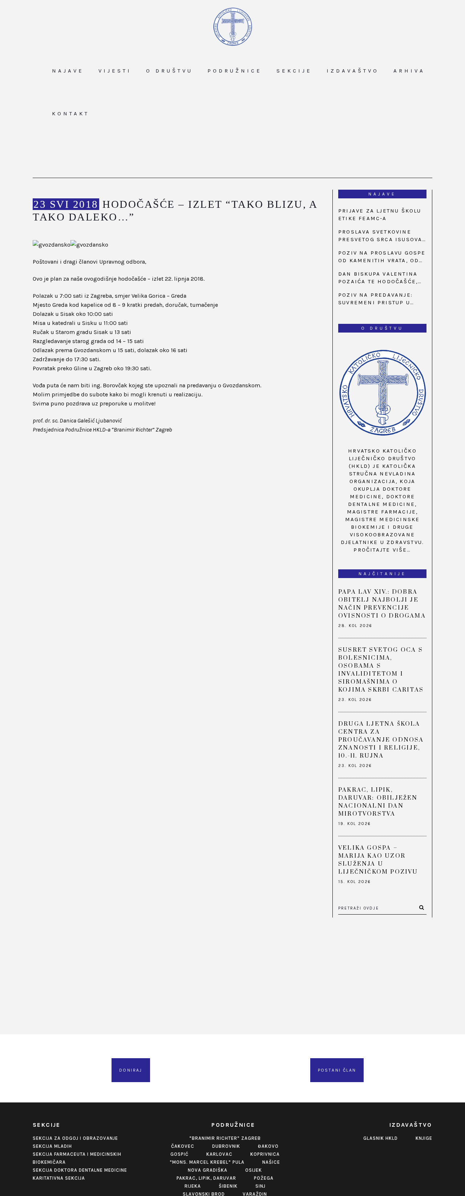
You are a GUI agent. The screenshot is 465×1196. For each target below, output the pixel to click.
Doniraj (130, 1070)
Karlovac (219, 1154)
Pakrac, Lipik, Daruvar (206, 1178)
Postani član (337, 1070)
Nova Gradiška (207, 1170)
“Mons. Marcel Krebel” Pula (207, 1162)
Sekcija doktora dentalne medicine (80, 1170)
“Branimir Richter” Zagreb (225, 1138)
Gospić (179, 1154)
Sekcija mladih (52, 1146)
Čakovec (182, 1146)
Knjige (424, 1138)
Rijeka (193, 1186)
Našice (271, 1162)
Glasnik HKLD (380, 1138)
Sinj (260, 1186)
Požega (264, 1178)
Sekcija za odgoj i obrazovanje (75, 1138)
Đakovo (268, 1146)
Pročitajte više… (382, 550)
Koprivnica (265, 1154)
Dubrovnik (226, 1146)
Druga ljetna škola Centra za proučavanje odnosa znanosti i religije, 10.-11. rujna (381, 739)
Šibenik (228, 1186)
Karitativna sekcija (59, 1178)
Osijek (253, 1170)
